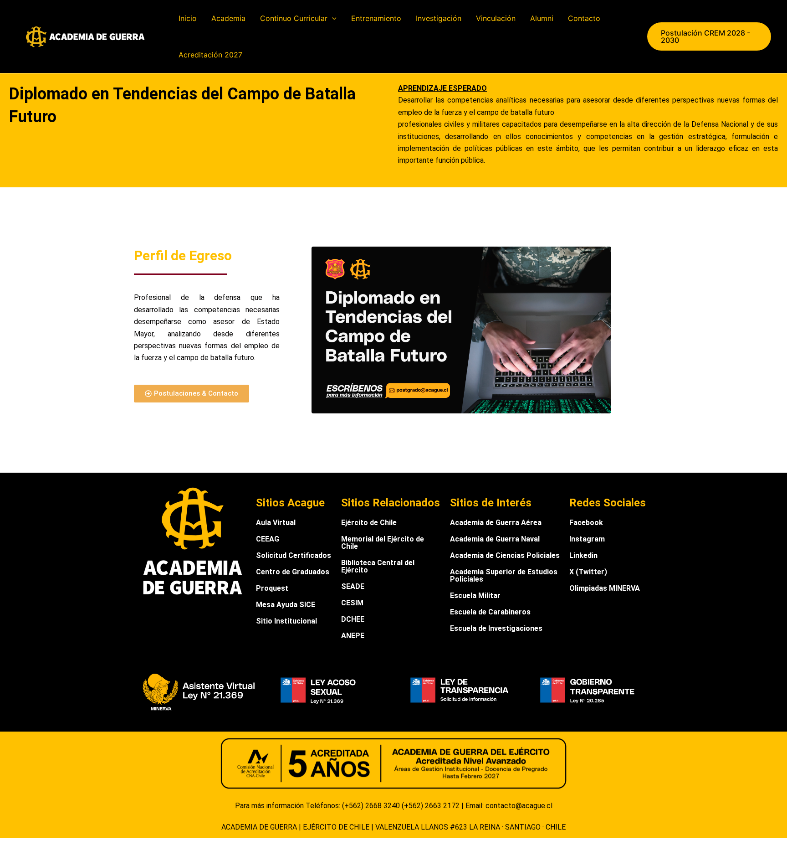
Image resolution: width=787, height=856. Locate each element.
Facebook (586, 522)
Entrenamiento (376, 18)
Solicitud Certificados (293, 555)
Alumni (541, 18)
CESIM (352, 602)
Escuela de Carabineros (490, 612)
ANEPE (352, 635)
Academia (228, 18)
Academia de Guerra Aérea (496, 522)
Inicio (188, 18)
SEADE (352, 586)
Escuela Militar (475, 595)
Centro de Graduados (292, 571)
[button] (332, 18)
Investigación (438, 18)
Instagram (587, 539)
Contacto (584, 18)
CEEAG (267, 539)
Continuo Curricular (293, 18)
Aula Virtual (276, 522)
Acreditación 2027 (210, 54)
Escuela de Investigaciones (496, 628)
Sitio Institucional (286, 621)
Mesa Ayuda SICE (285, 604)
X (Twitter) (588, 571)
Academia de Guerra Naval (495, 539)
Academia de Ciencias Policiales (505, 555)
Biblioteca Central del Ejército (377, 566)
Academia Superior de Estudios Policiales (503, 575)
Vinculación (496, 18)
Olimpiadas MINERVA (604, 588)
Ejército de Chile (369, 522)
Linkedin (583, 555)
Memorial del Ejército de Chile (382, 543)
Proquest (272, 588)
